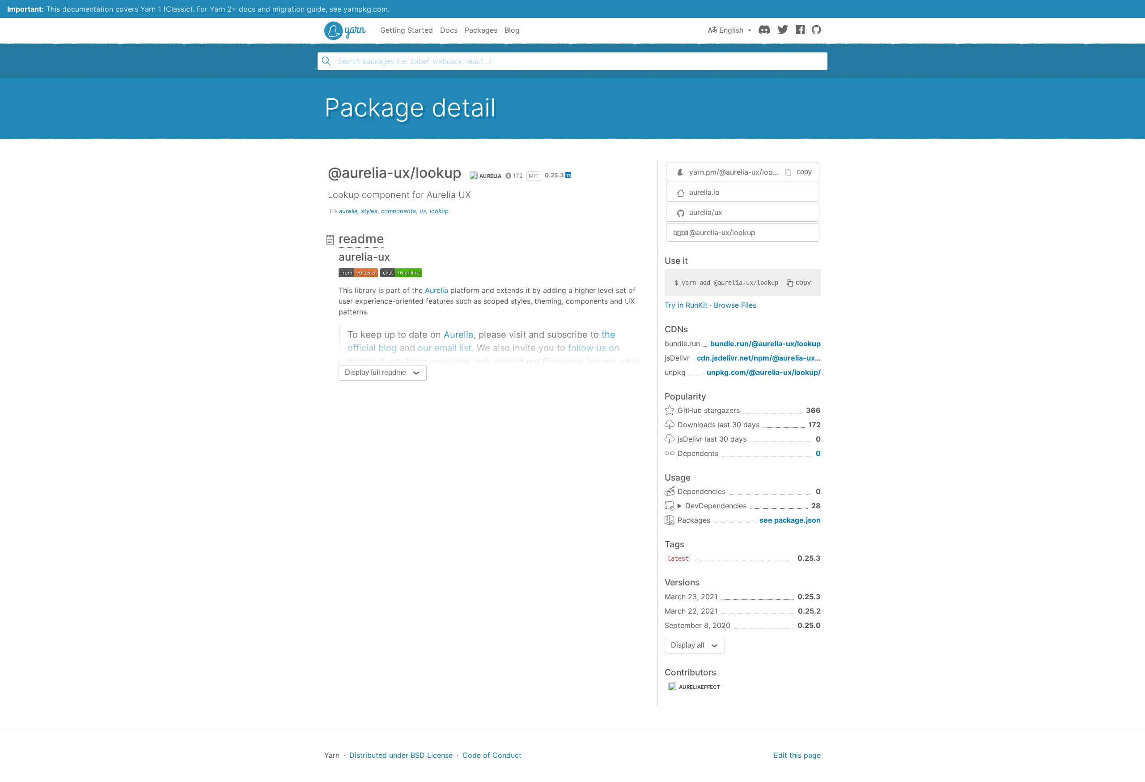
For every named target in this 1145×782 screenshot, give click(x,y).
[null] (358, 272)
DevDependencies (715, 505)
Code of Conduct (492, 755)
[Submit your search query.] (326, 61)
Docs (449, 30)
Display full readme (375, 372)
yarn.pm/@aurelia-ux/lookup (737, 172)
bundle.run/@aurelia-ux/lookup (765, 343)
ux (423, 211)
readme (361, 238)
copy (804, 172)
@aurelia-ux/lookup (722, 232)
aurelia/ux (705, 212)
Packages (481, 30)
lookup (439, 211)
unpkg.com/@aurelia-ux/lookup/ (764, 372)
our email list (444, 348)
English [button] (731, 30)
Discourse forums (579, 361)
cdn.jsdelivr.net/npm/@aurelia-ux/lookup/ (770, 357)
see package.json (790, 520)
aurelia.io (704, 192)
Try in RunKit (686, 305)
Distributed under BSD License (401, 755)
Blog (512, 30)
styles (369, 211)
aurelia (490, 176)
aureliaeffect (699, 687)
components (398, 211)
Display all (687, 645)
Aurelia (436, 290)
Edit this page (797, 755)
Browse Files (735, 305)
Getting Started (406, 30)
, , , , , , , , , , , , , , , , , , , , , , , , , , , (712, 506)
